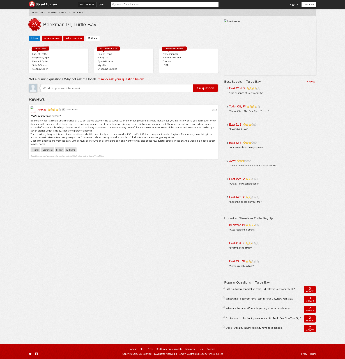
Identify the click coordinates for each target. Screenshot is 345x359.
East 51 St (235, 124)
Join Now (309, 4)
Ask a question (74, 38)
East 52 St (235, 142)
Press (150, 349)
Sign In (294, 4)
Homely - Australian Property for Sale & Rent (200, 353)
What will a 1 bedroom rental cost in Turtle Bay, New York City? (259, 298)
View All (311, 81)
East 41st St (236, 243)
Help (201, 349)
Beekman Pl (237, 225)
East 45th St (237, 179)
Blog (142, 349)
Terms (313, 353)
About (133, 349)
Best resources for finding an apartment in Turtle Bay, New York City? (263, 318)
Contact (211, 349)
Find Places (87, 4)
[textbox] (166, 4)
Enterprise (190, 349)
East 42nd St (237, 88)
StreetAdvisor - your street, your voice (43, 4)
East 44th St (237, 197)
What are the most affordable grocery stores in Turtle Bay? (258, 308)
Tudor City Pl (237, 106)
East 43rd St (237, 261)
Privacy (303, 353)
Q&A (101, 4)
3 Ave (232, 160)
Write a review (51, 38)
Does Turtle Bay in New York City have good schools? (254, 327)
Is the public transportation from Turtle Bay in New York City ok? (260, 289)
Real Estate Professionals (169, 349)
